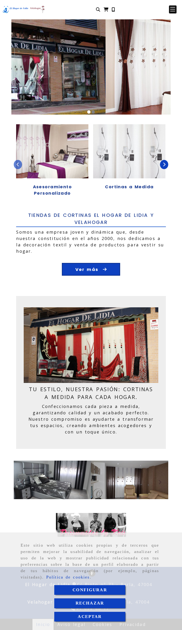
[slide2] (93, 112)
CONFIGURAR (90, 589)
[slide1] (89, 112)
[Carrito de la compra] (106, 9)
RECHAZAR (90, 603)
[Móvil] (113, 9)
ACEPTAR (90, 616)
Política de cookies (68, 577)
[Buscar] (98, 9)
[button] (173, 9)
